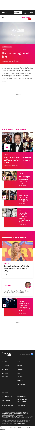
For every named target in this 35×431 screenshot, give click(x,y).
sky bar (20, 377)
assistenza (10, 416)
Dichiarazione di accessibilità (23, 400)
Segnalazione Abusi (20, 423)
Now (19, 373)
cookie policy (22, 396)
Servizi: (20, 361)
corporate (21, 405)
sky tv (20, 365)
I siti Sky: (4, 361)
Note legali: (5, 392)
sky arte (5, 377)
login (31, 12)
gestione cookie (7, 396)
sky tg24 (5, 369)
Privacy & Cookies (13, 413)
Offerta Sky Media (8, 405)
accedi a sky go (25, 354)
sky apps (20, 369)
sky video (5, 373)
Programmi (21, 384)
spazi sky (21, 380)
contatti (16, 416)
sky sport (5, 365)
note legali (6, 400)
